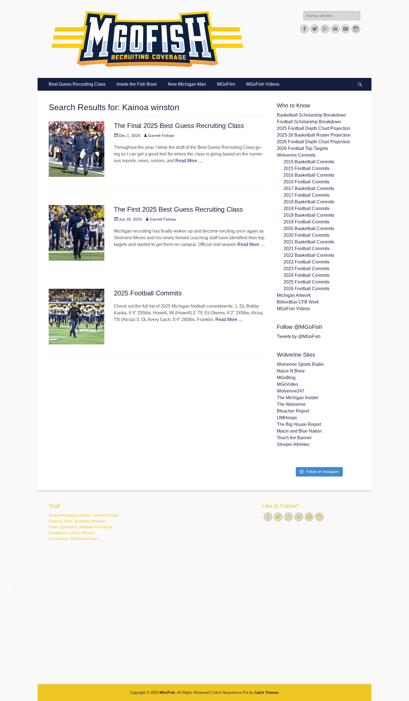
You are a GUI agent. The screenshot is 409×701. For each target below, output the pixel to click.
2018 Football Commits (306, 208)
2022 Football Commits (306, 262)
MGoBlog (286, 377)
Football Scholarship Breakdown (309, 121)
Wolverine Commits (296, 155)
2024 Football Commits (306, 275)
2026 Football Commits (306, 288)
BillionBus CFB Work (298, 302)
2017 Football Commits (306, 195)
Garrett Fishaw (161, 135)
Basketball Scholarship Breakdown (311, 115)
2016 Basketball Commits (309, 175)
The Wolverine (291, 404)
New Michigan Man (187, 84)
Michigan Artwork (294, 295)
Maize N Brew (291, 371)
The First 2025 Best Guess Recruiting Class (178, 209)
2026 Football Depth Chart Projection (313, 141)
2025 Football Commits (148, 293)
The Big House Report (299, 424)
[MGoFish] (147, 39)
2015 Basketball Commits (309, 161)
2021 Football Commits (306, 248)
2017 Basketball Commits (309, 188)
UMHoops (287, 417)
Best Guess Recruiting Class (77, 84)
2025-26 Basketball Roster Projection (314, 135)
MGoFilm (226, 84)
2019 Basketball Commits (309, 215)
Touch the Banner (294, 437)
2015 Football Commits (306, 168)
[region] (204, 587)
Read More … (189, 160)
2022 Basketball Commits (309, 255)
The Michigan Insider (297, 397)
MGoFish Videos (262, 84)
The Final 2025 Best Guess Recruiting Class (179, 125)
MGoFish (167, 692)
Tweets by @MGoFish (299, 336)
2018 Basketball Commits (309, 201)
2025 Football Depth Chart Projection (313, 128)
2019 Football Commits (306, 221)
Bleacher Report (293, 411)
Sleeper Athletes (293, 444)
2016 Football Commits (306, 181)
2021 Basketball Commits (309, 242)
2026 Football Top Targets (302, 148)
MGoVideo (287, 384)
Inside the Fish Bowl (137, 84)
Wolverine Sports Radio (300, 364)
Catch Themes (266, 692)
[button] (8, 587)
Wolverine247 (290, 391)
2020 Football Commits (306, 235)
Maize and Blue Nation (299, 431)
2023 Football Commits (306, 268)
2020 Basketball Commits (309, 228)
